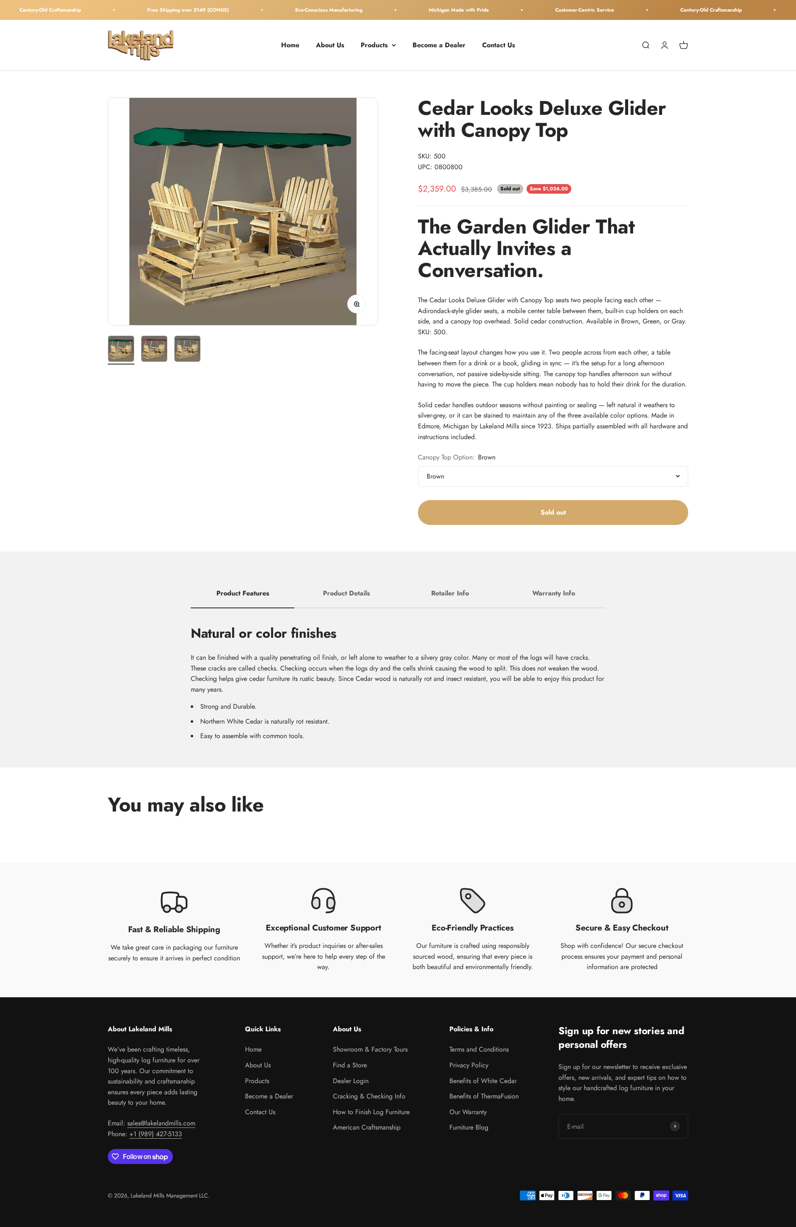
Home (290, 45)
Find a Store (350, 1065)
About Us (330, 45)
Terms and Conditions (479, 1049)
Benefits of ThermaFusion (484, 1096)
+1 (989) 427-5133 (155, 1134)
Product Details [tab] (346, 593)
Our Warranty (468, 1112)
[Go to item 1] (121, 349)
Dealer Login (351, 1081)
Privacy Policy (468, 1065)
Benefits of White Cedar (483, 1081)
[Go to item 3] (187, 349)
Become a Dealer (439, 45)
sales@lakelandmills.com (161, 1123)
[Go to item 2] (154, 349)
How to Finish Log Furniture (371, 1112)
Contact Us (498, 45)
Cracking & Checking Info (369, 1096)
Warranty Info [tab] (553, 593)
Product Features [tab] (242, 593)
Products (374, 45)
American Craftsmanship (366, 1127)
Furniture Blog (468, 1127)
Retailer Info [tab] (450, 593)
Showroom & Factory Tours (370, 1049)
